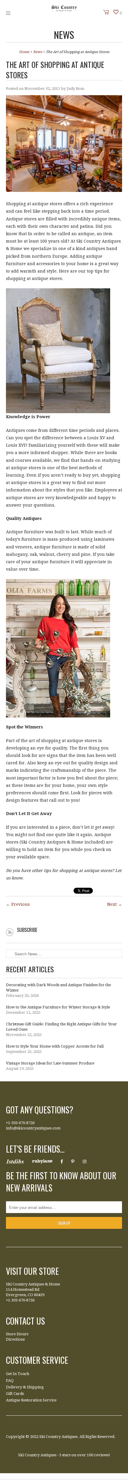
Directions (15, 1339)
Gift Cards (15, 1393)
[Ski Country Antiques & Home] (64, 10)
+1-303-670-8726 (20, 1123)
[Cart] (106, 12)
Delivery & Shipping (25, 1387)
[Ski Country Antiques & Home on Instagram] (84, 1161)
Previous (20, 904)
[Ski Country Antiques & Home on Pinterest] (72, 1161)
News (64, 35)
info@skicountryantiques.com (33, 1128)
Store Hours (17, 1334)
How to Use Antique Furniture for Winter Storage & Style (58, 1007)
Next (112, 904)
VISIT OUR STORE (32, 1271)
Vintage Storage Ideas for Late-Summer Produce (50, 1063)
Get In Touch (17, 1373)
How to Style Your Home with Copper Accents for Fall (55, 1046)
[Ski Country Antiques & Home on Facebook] (62, 1161)
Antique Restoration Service (31, 1400)
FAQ (10, 1380)
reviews (101, 1455)
